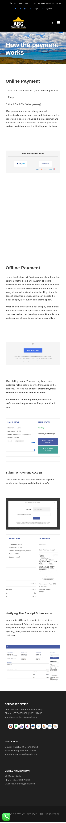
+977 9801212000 (21, 3)
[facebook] (20, 9)
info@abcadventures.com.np (49, 3)
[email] (15, 9)
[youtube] (24, 9)
